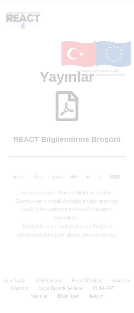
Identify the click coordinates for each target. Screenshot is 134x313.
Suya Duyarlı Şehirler (61, 288)
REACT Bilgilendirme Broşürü (67, 139)
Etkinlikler (68, 296)
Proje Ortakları (86, 280)
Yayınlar (39, 296)
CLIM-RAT (103, 288)
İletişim (96, 296)
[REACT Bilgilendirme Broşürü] (67, 106)
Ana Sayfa (15, 280)
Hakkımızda (48, 280)
